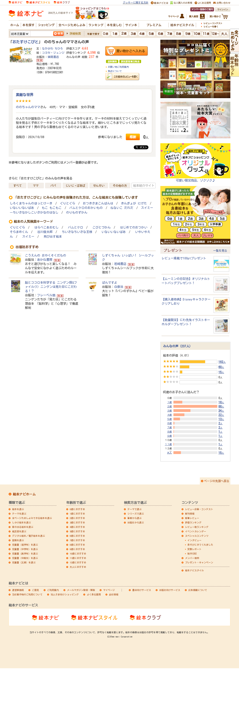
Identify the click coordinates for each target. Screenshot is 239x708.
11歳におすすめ (78, 558)
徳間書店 (53, 56)
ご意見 (35, 590)
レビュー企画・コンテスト (199, 509)
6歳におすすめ (77, 536)
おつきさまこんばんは (98, 203)
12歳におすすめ (78, 562)
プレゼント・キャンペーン (199, 562)
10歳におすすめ (78, 553)
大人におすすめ (78, 567)
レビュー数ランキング (196, 527)
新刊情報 (189, 513)
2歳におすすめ (77, 518)
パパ (53, 185)
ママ (36, 185)
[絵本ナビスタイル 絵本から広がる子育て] (38, 2)
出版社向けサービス (169, 590)
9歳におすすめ (77, 549)
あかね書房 (44, 259)
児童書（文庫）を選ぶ (23, 562)
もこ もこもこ (52, 207)
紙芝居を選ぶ (19, 531)
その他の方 (120, 185)
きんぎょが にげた (134, 203)
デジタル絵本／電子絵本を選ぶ (28, 536)
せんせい (98, 185)
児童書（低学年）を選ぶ (25, 545)
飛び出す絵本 (53, 236)
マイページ (109, 590)
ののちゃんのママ (28, 107)
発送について (115, 71)
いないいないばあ (22, 207)
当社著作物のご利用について (27, 594)
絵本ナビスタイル (194, 570)
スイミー (28, 236)
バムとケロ (75, 227)
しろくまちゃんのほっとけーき (31, 203)
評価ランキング (193, 522)
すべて (17, 185)
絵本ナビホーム (24, 494)
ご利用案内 (53, 590)
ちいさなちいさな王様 (77, 231)
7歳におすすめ (77, 540)
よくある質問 (94, 594)
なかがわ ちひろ (52, 48)
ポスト (142, 147)
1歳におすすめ (77, 513)
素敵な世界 (24, 95)
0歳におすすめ (77, 509)
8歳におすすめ (77, 545)
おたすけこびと (25, 42)
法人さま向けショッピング (65, 594)
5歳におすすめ (77, 531)
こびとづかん (101, 227)
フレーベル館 (46, 295)
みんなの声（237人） (177, 346)
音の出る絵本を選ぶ (22, 527)
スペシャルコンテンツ (196, 536)
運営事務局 (18, 590)
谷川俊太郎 (45, 231)
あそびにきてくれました (200, 545)
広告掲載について (197, 590)
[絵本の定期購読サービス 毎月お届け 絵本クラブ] (62, 2)
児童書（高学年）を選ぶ (25, 553)
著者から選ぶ (134, 518)
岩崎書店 (120, 263)
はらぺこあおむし (46, 227)
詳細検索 (75, 33)
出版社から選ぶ (135, 522)
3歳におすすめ (77, 522)
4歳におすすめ (77, 527)
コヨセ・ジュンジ (53, 52)
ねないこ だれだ (121, 207)
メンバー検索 (192, 558)
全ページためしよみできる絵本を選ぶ (32, 518)
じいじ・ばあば (75, 185)
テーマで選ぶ (134, 509)
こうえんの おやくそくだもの (45, 255)
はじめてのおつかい (133, 227)
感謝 (133, 137)
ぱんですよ (109, 282)
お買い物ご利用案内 (118, 67)
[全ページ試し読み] (234, 50)
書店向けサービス (141, 590)
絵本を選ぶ (18, 509)
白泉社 (118, 286)
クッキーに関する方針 (135, 2)
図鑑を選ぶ (18, 540)
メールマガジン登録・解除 (81, 590)
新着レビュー (192, 518)
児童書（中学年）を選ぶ (25, 549)
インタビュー (194, 540)
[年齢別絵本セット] (234, 74)
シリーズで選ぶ (135, 513)
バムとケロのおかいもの (86, 207)
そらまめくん (19, 231)
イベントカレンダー (195, 531)
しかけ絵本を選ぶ (21, 522)
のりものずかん (76, 212)
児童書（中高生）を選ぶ (25, 558)
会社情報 (113, 594)
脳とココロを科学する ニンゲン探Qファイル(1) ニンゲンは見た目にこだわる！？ (51, 287)
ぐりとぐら (67, 203)
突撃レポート (194, 549)
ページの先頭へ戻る (216, 480)
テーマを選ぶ (19, 513)
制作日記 (192, 553)
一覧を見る (220, 250)
